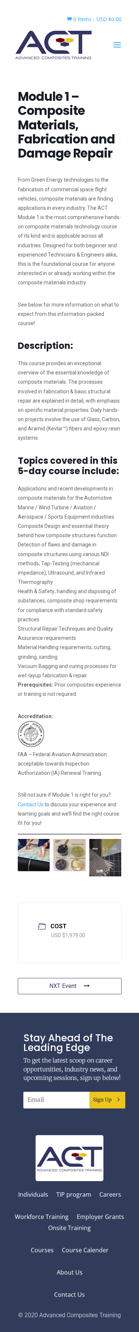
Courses (42, 1250)
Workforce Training (42, 1217)
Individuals (33, 1195)
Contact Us (30, 804)
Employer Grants (100, 1217)
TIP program (73, 1195)
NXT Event (62, 985)
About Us (70, 1273)
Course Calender (85, 1250)
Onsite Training (69, 1228)
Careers (110, 1195)
